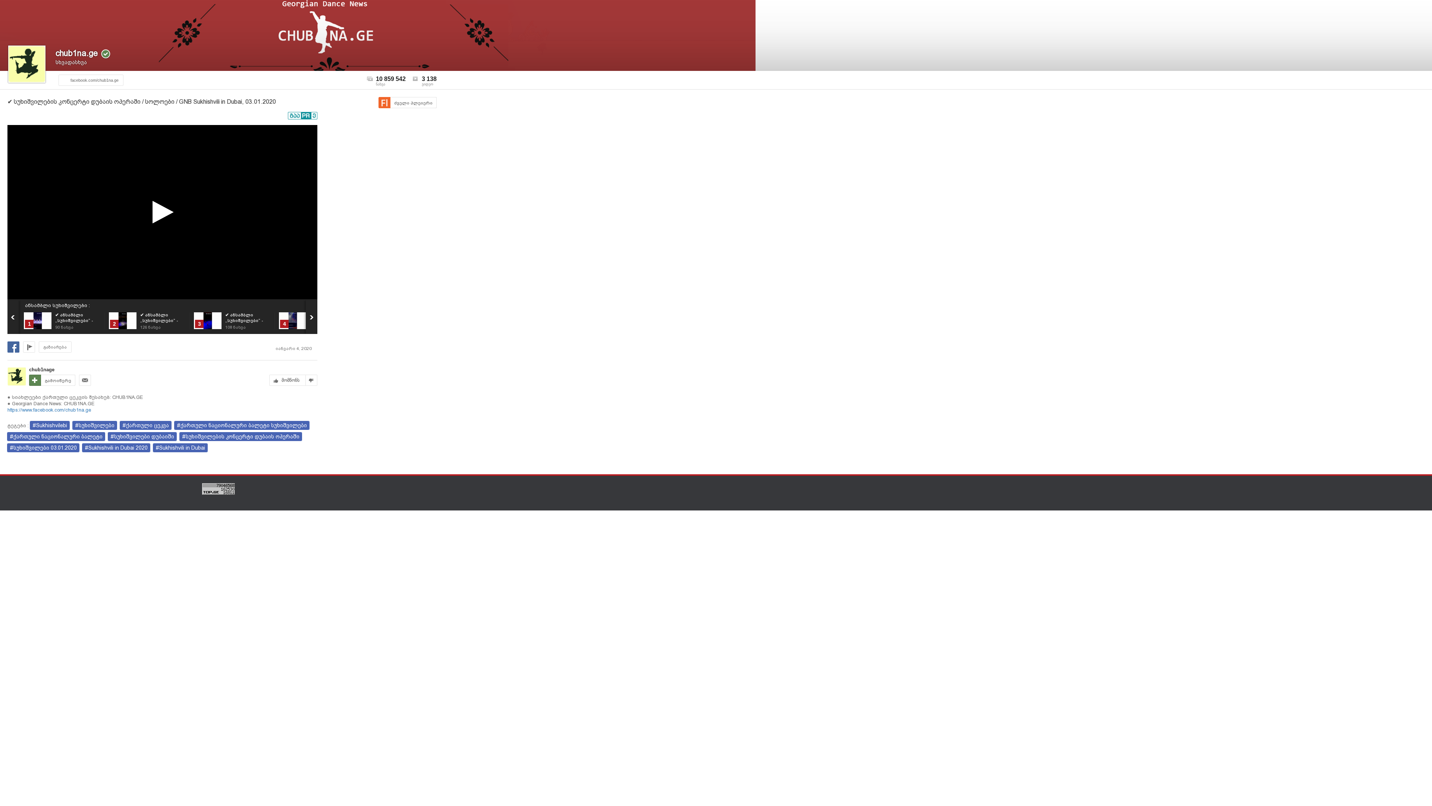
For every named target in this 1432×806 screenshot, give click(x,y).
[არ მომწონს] (311, 380)
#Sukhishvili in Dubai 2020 (116, 448)
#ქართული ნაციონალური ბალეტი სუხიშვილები (242, 425)
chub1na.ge (77, 53)
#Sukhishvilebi (49, 425)
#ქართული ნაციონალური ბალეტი (56, 437)
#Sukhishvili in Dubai (180, 448)
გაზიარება (55, 347)
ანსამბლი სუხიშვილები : (57, 305)
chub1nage (41, 369)
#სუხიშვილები (94, 425)
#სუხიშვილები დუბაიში (142, 437)
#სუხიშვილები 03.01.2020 (43, 448)
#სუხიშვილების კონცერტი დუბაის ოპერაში (240, 437)
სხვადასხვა (71, 62)
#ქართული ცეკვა (145, 425)
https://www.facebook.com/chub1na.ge (49, 410)
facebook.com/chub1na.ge (94, 80)
